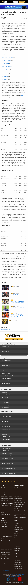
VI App (15, 525)
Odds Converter (17, 560)
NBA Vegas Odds (4, 492)
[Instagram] (15, 481)
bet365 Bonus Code (5, 368)
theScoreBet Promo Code (6, 378)
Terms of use (16, 539)
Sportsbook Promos (18, 527)
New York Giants (5, 69)
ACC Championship (5, 424)
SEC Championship (5, 421)
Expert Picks (3, 520)
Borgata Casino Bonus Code (7, 455)
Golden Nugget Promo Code (7, 466)
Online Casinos (17, 550)
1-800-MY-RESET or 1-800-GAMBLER (18, 574)
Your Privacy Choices (5, 570)
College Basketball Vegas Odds (7, 498)
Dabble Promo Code (18, 498)
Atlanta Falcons (5, 76)
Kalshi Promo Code (5, 346)
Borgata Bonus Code (5, 385)
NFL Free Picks (4, 522)
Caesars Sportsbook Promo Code (8, 375)
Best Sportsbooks (4, 538)
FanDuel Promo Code (6, 373)
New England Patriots (6, 60)
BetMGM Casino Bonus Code (7, 450)
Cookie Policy (17, 546)
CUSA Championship (6, 439)
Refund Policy (17, 542)
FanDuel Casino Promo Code (7, 463)
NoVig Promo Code (5, 351)
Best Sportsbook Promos (6, 360)
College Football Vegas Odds (6, 496)
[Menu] (26, 1)
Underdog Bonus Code (5, 554)
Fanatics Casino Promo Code (7, 460)
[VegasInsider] (14, 479)
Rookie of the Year (5, 402)
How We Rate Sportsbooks (6, 509)
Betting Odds (3, 487)
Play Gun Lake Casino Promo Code (8, 473)
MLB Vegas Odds (4, 494)
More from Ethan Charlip (5, 329)
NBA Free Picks (4, 524)
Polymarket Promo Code (6, 349)
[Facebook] (2, 481)
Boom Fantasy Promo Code (19, 502)
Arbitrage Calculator (18, 568)
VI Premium (16, 523)
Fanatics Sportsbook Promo (6, 540)
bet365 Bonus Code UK (5, 567)
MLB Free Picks (4, 526)
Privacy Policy (17, 537)
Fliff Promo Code (17, 496)
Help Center (16, 535)
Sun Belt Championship (6, 436)
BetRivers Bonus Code (5, 556)
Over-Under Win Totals (6, 394)
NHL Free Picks (4, 533)
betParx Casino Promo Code (7, 453)
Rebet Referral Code (18, 506)
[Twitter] (5, 481)
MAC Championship (5, 441)
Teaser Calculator (17, 562)
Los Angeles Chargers (6, 66)
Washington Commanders (7, 57)
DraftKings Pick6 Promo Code (20, 517)
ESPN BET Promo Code (5, 552)
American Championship (6, 431)
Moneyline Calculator (18, 566)
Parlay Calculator (17, 556)
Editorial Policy (17, 548)
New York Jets (5, 79)
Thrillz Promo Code (18, 494)
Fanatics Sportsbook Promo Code (8, 363)
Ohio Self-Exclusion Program (14, 576)
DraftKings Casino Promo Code (7, 458)
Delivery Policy (17, 544)
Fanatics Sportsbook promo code (9, 93)
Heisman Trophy (5, 413)
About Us (16, 531)
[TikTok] (12, 481)
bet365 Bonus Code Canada (6, 565)
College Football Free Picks (6, 528)
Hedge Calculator (17, 564)
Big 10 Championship (6, 426)
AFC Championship (5, 407)
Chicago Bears (5, 53)
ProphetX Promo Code (6, 354)
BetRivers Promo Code (6, 383)
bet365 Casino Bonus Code (7, 448)
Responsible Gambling (18, 529)
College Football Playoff (6, 416)
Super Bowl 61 (4, 392)
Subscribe (22, 1)
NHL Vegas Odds (4, 500)
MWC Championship (5, 434)
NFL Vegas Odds (4, 489)
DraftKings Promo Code (6, 370)
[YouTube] (8, 481)
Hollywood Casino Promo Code (7, 471)
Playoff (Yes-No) (5, 397)
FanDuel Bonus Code (5, 545)
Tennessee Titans (5, 73)
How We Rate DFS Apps (5, 514)
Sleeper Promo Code (5, 558)
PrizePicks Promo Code (19, 504)
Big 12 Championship (6, 429)
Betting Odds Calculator (18, 558)
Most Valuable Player (6, 399)
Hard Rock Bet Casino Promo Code (8, 468)
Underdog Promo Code (6, 380)
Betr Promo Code (17, 500)
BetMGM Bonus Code (6, 365)
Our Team (16, 533)
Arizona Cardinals (5, 63)
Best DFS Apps (17, 487)
